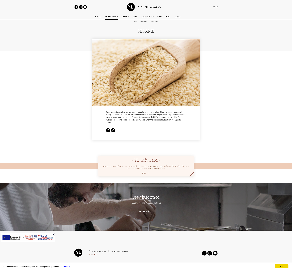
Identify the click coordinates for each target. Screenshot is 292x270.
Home (135, 21)
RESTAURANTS (146, 17)
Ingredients (154, 21)
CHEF (135, 17)
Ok (281, 266)
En (217, 7)
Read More (92, 254)
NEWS (159, 17)
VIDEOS (124, 17)
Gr (214, 7)
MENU (168, 17)
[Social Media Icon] (76, 7)
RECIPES (98, 17)
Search (193, 17)
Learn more (65, 266)
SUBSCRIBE (144, 211)
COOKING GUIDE (110, 17)
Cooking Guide (144, 21)
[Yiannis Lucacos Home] (146, 7)
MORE (144, 173)
